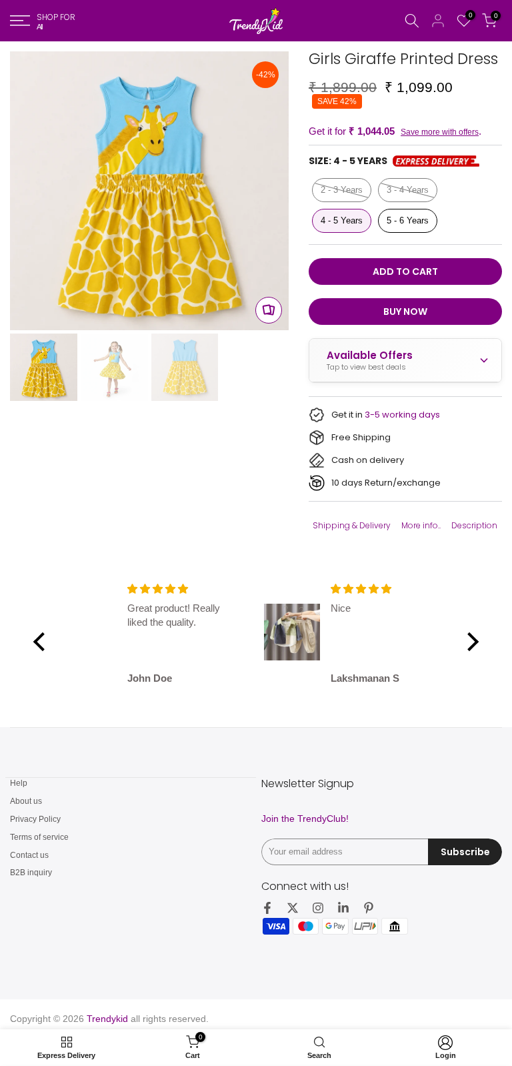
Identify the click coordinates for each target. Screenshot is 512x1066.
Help (18, 783)
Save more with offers (440, 132)
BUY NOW (405, 311)
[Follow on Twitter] (293, 908)
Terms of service (39, 837)
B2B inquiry (31, 872)
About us (26, 801)
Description (474, 525)
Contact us (29, 855)
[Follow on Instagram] (318, 908)
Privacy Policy (35, 819)
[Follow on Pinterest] (369, 908)
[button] (42, 641)
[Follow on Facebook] (267, 908)
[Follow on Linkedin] (343, 908)
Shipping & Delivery (352, 525)
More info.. (421, 525)
